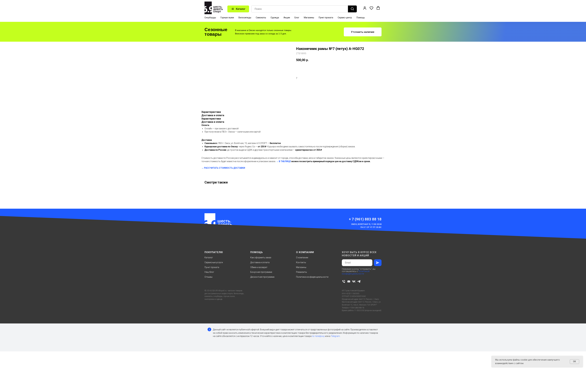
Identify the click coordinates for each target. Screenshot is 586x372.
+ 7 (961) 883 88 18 (365, 219)
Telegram (335, 336)
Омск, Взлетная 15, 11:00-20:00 (366, 224)
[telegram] (359, 281)
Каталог (208, 257)
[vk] (354, 281)
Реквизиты (301, 272)
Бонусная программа (261, 272)
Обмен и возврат (258, 267)
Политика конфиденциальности (312, 277)
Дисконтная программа (262, 277)
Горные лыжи (227, 17)
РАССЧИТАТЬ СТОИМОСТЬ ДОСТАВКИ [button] (224, 168)
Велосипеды (245, 17)
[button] (365, 8)
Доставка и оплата (259, 262)
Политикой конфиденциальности (355, 272)
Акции (287, 17)
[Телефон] (344, 281)
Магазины (309, 17)
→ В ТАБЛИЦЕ (283, 161)
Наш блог (209, 272)
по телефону (318, 336)
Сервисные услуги (213, 262)
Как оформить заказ (260, 257)
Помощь (360, 17)
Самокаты (261, 17)
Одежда (275, 17)
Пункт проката (326, 17)
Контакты (301, 262)
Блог (297, 17)
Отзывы (208, 277)
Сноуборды (210, 17)
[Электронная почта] (349, 281)
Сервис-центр (345, 17)
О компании (302, 257)
